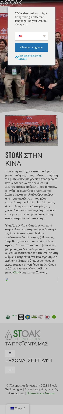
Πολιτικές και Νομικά (41, 393)
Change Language (31, 47)
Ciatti (16, 272)
